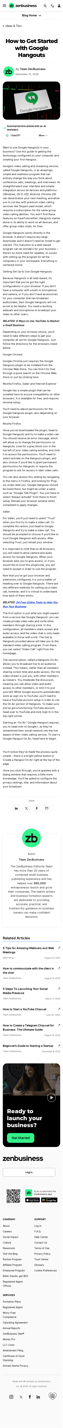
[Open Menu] (4, 5)
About (6, 1226)
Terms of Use (41, 1248)
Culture (7, 1243)
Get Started (21, 1138)
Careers (7, 1231)
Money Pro (9, 1339)
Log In (29, 1172)
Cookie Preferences (45, 1270)
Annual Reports (11, 1328)
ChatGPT (16, 135)
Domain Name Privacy (15, 1366)
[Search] (45, 6)
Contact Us (40, 1243)
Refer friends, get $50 (15, 1276)
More (42, 135)
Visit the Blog (10, 1254)
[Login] (59, 6)
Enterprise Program (14, 1270)
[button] (51, 1097)
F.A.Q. (37, 1231)
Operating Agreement (15, 1323)
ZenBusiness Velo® (13, 1334)
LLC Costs (9, 1345)
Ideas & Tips (13, 26)
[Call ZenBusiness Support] (52, 6)
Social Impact (10, 1237)
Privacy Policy (42, 1254)
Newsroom (9, 1248)
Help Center (41, 1237)
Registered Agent (13, 1307)
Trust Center (41, 1259)
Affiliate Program (12, 1265)
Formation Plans (12, 1302)
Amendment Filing (13, 1350)
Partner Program (12, 1259)
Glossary (39, 1265)
